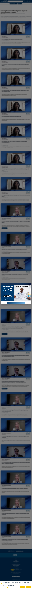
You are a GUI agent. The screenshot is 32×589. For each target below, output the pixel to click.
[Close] (31, 582)
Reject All (28, 587)
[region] (16, 585)
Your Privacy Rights (5, 587)
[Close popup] (29, 285)
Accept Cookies (22, 587)
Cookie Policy (12, 585)
